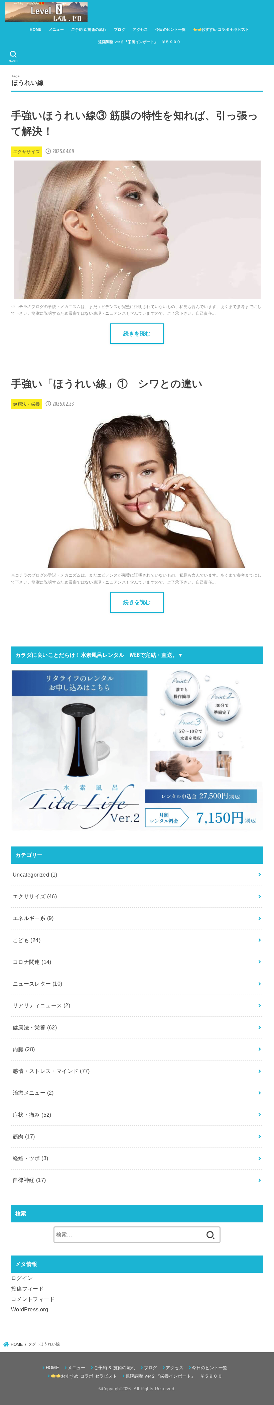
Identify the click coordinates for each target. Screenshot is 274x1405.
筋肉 (24, 1136)
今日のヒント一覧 (170, 29)
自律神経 (29, 1180)
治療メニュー (33, 1093)
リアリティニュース (41, 1005)
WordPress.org (29, 1309)
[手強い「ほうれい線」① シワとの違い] (137, 563)
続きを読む (137, 333)
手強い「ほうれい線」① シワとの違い (106, 384)
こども (26, 940)
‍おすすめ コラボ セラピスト (225, 29)
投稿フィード (27, 1289)
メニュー (56, 29)
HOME (35, 29)
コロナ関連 (32, 962)
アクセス (140, 29)
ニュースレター (37, 984)
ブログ (119, 29)
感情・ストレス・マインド (51, 1071)
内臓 (24, 1049)
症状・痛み (32, 1115)
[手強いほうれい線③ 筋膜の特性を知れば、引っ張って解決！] (137, 294)
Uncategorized (35, 875)
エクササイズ (35, 896)
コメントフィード (33, 1299)
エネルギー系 (33, 918)
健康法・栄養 (35, 1027)
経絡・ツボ (30, 1158)
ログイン (22, 1278)
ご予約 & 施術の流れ (88, 29)
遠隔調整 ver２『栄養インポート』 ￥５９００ (139, 42)
